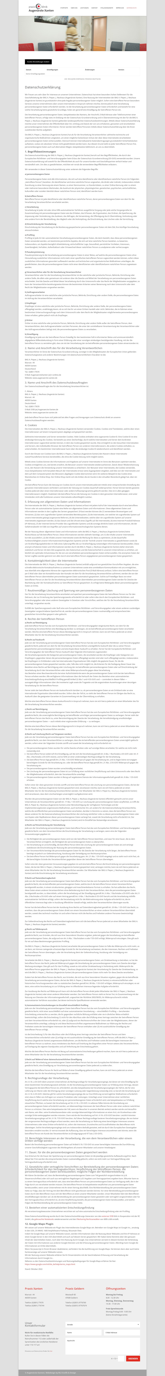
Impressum (120, 8)
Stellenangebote (106, 8)
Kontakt (94, 8)
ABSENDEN (133, 1358)
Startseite (64, 8)
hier (51, 1351)
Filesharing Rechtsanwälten (88, 1219)
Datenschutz (131, 8)
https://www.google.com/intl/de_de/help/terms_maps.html (50, 1264)
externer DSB (107, 1216)
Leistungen (84, 8)
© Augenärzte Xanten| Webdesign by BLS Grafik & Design (50, 1373)
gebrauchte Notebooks (44, 1219)
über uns (74, 8)
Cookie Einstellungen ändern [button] (38, 62)
